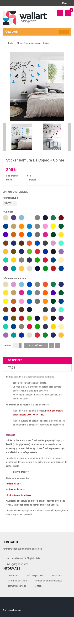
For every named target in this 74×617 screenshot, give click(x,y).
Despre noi (56, 575)
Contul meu (13, 575)
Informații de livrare (17, 580)
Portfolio (38, 586)
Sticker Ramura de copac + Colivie (33, 43)
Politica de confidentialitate (48, 580)
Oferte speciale (35, 575)
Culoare (8, 211)
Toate (10, 43)
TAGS (11, 367)
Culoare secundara (15, 278)
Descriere (15, 360)
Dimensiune (11, 197)
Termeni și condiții (17, 586)
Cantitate (7, 345)
